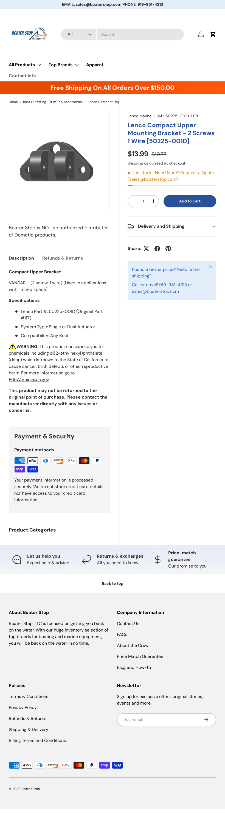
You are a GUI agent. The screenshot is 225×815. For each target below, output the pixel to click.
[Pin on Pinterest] (168, 248)
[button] (213, 34)
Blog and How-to (134, 667)
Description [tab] (21, 258)
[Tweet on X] (146, 248)
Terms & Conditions (28, 696)
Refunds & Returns (27, 718)
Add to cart (190, 201)
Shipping (135, 163)
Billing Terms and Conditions (37, 740)
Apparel (94, 65)
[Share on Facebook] (157, 248)
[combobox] (122, 34)
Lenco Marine (139, 115)
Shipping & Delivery (28, 729)
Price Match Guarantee (140, 656)
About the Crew (132, 645)
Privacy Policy (23, 707)
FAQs (122, 634)
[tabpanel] (59, 341)
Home (13, 102)
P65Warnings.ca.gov (29, 379)
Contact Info (22, 76)
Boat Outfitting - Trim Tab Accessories (53, 102)
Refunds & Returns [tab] (62, 258)
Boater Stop (30, 789)
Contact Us (128, 623)
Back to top (112, 583)
